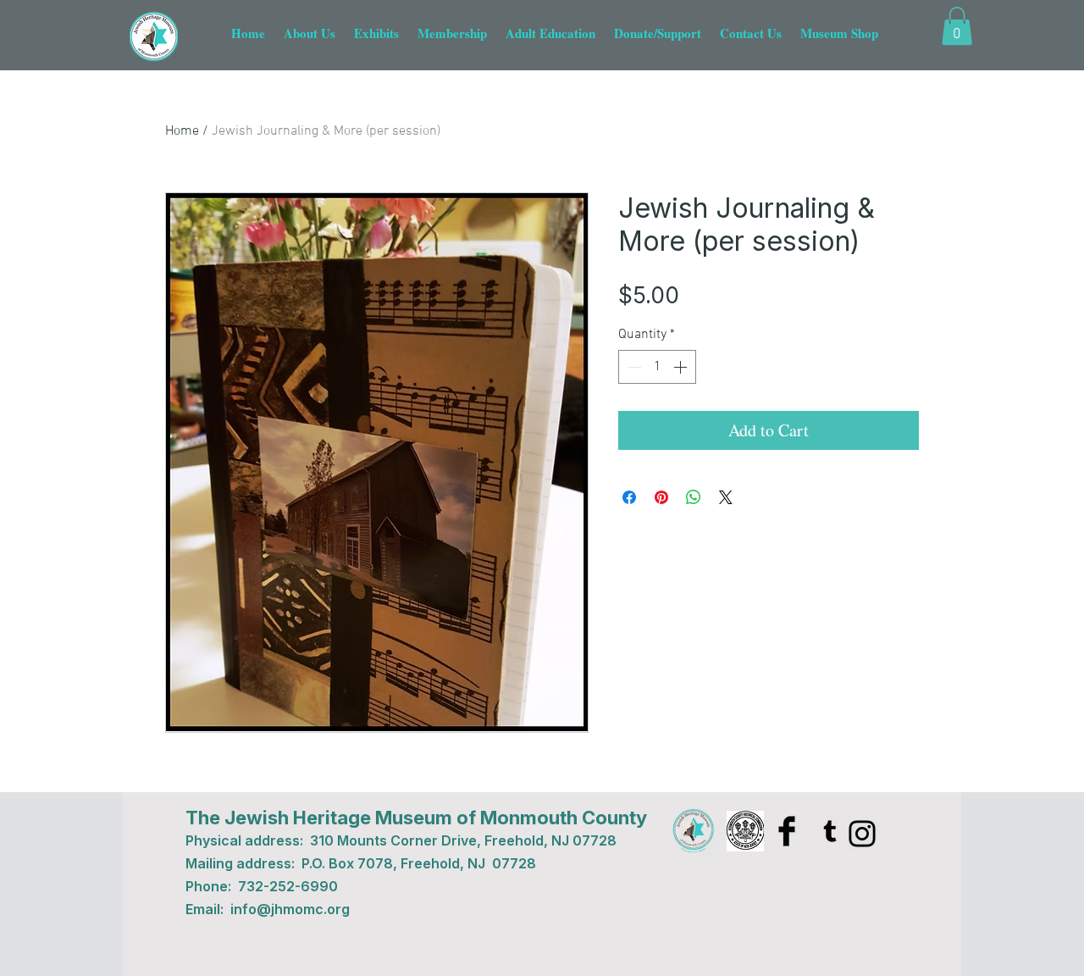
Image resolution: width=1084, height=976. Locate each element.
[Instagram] (862, 833)
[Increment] (682, 367)
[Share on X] (726, 497)
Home (182, 131)
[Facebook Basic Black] (787, 831)
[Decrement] (632, 367)
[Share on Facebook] (629, 497)
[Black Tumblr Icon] (830, 831)
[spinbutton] (657, 367)
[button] (957, 26)
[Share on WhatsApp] (693, 497)
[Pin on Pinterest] (661, 497)
